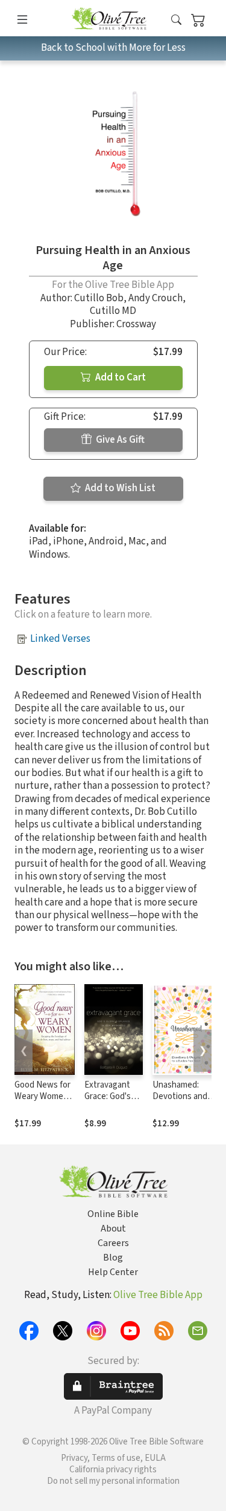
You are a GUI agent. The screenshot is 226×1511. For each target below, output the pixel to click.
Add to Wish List (119, 488)
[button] (176, 20)
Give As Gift (119, 439)
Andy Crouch (155, 298)
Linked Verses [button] (60, 638)
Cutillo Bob (99, 298)
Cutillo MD (113, 311)
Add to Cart (119, 377)
